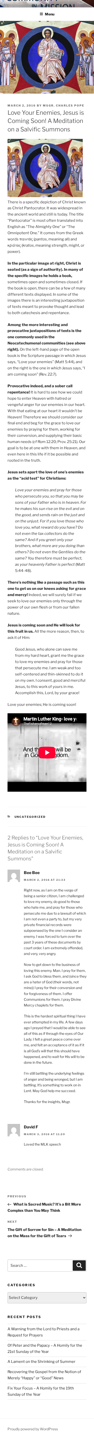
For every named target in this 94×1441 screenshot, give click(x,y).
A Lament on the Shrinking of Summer (41, 1361)
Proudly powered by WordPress (33, 1429)
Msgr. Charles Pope (63, 105)
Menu (49, 14)
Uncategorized (30, 817)
